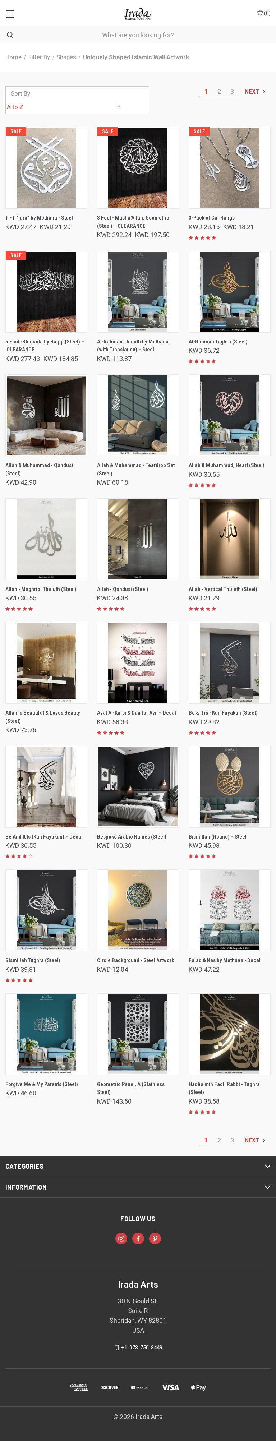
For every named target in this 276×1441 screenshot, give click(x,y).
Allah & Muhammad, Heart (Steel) (226, 465)
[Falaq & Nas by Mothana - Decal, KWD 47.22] (229, 910)
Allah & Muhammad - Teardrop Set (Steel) (136, 469)
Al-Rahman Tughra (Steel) (218, 341)
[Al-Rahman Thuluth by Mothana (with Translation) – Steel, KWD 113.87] (138, 291)
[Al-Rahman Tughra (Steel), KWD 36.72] (229, 291)
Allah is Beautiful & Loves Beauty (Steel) (42, 717)
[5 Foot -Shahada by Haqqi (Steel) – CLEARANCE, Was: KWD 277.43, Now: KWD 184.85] (46, 291)
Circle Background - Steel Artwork (135, 960)
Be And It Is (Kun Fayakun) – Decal (44, 836)
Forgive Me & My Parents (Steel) (41, 1084)
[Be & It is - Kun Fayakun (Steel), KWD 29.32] (229, 662)
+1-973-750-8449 (141, 1347)
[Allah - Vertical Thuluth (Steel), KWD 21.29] (229, 539)
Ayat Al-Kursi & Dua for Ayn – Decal (136, 713)
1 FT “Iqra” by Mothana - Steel (39, 217)
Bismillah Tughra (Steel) (32, 960)
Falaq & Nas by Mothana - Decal (225, 960)
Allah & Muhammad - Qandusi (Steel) (39, 469)
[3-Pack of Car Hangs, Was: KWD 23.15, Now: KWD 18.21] (229, 167)
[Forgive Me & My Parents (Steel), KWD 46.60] (46, 1034)
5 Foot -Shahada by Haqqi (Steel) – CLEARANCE (44, 345)
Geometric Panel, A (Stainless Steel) (131, 1088)
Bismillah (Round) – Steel (218, 836)
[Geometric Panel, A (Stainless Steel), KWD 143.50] (138, 1034)
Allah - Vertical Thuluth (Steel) (223, 589)
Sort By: (21, 93)
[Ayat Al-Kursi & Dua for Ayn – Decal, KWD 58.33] (138, 662)
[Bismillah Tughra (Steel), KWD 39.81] (46, 910)
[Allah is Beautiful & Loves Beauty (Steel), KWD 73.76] (46, 662)
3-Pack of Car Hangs (212, 217)
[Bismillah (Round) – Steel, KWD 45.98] (229, 786)
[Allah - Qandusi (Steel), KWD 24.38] (138, 539)
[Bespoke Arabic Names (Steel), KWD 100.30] (138, 786)
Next (253, 91)
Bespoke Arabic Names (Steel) (131, 836)
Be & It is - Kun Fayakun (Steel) (223, 713)
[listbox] (65, 107)
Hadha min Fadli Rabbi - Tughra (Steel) (224, 1088)
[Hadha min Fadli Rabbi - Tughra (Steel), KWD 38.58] (229, 1034)
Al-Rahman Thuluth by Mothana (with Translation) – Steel (133, 345)
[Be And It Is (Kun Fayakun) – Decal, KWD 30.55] (46, 786)
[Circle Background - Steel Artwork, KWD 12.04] (138, 910)
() (267, 13)
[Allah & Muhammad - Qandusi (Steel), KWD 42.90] (46, 415)
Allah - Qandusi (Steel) (122, 589)
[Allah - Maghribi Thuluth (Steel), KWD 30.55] (46, 539)
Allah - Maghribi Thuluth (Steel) (41, 589)
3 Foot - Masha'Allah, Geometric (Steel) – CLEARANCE (133, 221)
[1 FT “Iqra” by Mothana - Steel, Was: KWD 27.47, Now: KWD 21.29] (46, 167)
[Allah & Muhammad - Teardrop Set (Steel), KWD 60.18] (138, 415)
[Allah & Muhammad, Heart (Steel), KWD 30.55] (229, 415)
